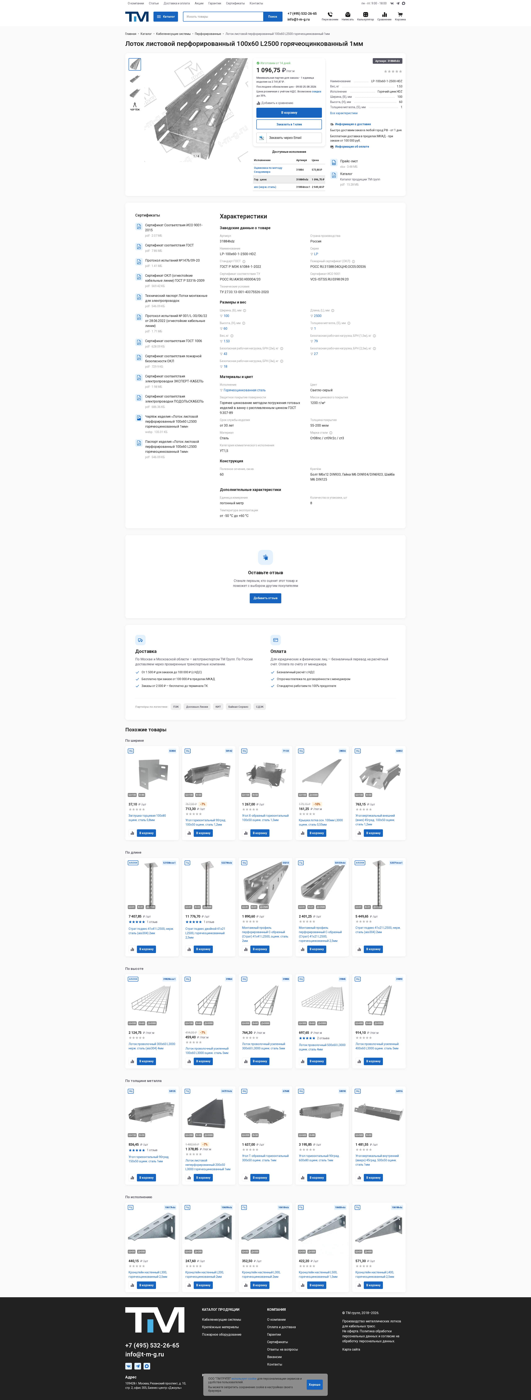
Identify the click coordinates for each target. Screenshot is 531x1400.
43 (225, 354)
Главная (130, 33)
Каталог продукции (220, 1310)
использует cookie (244, 1378)
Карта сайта (351, 1349)
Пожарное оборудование (221, 1334)
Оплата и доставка (281, 1327)
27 (316, 354)
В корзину (289, 113)
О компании (136, 3)
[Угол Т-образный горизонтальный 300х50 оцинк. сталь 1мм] (265, 1135)
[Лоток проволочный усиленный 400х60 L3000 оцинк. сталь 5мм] (379, 1021)
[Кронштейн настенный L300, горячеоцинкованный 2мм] (265, 1247)
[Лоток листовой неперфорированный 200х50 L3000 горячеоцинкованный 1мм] (209, 1135)
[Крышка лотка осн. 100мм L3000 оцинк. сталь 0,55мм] (322, 793)
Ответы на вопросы (282, 1349)
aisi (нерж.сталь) (265, 186)
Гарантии (214, 3)
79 (316, 341)
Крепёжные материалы (220, 1327)
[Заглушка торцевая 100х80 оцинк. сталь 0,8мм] (152, 793)
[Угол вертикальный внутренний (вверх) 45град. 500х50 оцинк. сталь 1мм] (379, 1135)
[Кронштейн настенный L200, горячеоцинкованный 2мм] (209, 1247)
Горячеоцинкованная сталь (245, 390)
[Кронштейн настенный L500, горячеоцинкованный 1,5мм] (322, 1247)
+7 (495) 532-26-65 (302, 13)
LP (316, 254)
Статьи (154, 3)
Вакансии (274, 1357)
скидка (316, 91)
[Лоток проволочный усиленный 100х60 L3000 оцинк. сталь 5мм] (209, 1021)
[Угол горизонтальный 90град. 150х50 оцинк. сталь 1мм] (152, 1135)
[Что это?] (244, 261)
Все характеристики (344, 113)
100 (226, 316)
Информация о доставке (353, 124)
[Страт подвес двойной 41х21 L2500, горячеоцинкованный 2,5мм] (209, 907)
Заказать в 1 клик (289, 124)
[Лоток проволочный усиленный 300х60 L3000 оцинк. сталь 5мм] (265, 1021)
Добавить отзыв (265, 598)
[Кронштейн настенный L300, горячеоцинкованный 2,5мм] (152, 1247)
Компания (276, 1310)
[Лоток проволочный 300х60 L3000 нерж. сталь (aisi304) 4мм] (152, 1021)
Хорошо (314, 1384)
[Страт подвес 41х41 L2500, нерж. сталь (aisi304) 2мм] (152, 907)
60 (225, 328)
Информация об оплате (352, 146)
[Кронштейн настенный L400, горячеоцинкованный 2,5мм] (379, 1247)
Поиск (272, 16)
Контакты (256, 3)
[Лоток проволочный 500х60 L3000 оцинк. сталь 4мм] (322, 1021)
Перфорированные (208, 33)
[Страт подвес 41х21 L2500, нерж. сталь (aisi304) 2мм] (379, 907)
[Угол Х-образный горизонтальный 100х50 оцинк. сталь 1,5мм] (265, 793)
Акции (199, 3)
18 (225, 366)
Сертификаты (235, 3)
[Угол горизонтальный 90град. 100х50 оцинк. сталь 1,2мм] (209, 793)
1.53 (227, 341)
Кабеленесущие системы (173, 33)
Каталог (169, 16)
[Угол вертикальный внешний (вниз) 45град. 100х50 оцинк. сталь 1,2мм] (379, 793)
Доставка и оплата (177, 3)
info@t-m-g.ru (298, 19)
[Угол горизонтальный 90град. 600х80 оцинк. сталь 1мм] (322, 1135)
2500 (318, 316)
